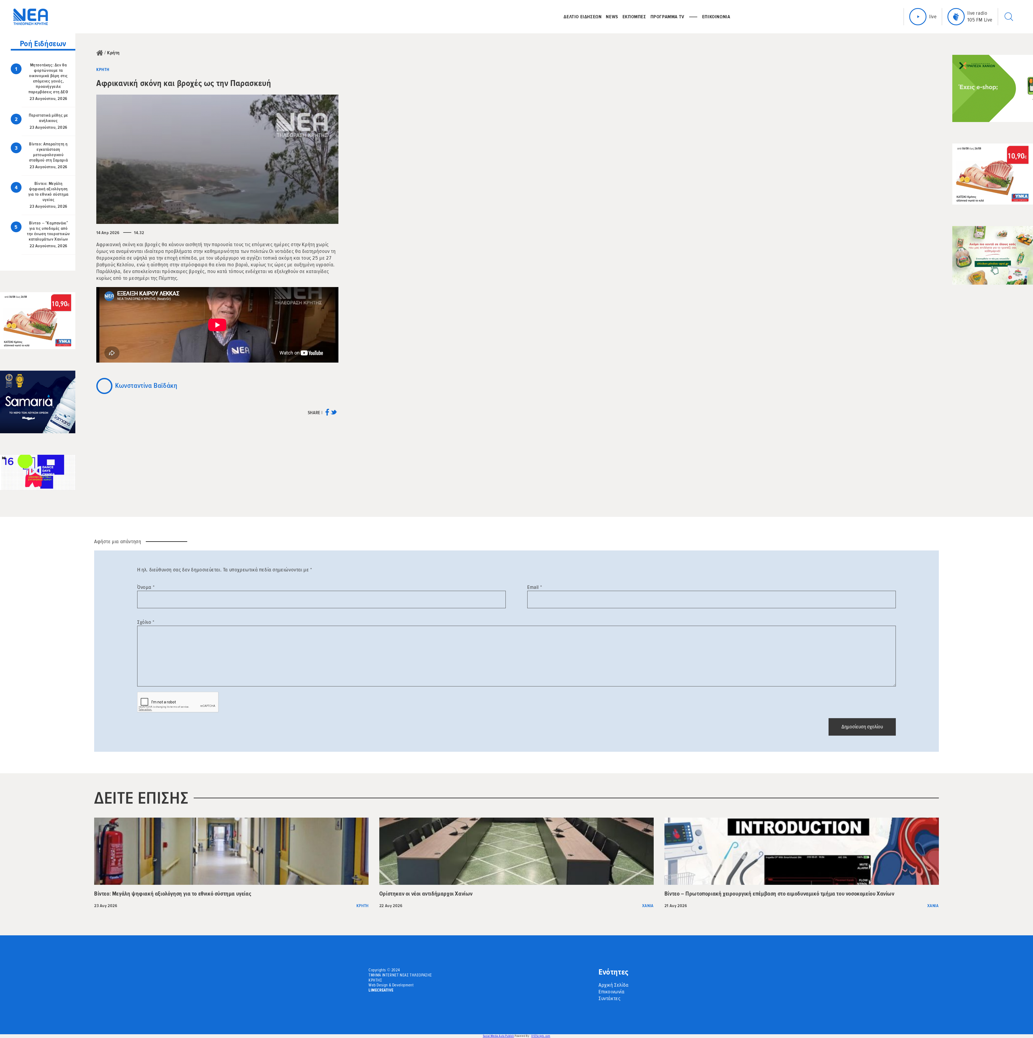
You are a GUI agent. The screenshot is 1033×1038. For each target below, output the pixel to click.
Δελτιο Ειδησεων (583, 17)
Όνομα (145, 587)
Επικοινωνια (716, 17)
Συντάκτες (609, 998)
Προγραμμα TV (667, 17)
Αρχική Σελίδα (614, 985)
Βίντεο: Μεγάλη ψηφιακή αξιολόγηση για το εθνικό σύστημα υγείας (48, 191)
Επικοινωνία (612, 992)
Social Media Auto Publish (498, 1036)
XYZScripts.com (540, 1036)
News (612, 17)
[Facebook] (327, 414)
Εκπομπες (634, 17)
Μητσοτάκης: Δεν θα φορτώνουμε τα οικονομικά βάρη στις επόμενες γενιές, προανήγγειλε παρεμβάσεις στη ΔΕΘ (48, 78)
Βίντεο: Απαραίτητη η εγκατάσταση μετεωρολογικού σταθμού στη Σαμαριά (48, 152)
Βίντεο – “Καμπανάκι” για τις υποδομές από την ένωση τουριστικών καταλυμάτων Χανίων (48, 231)
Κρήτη (113, 53)
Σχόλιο (145, 622)
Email (534, 587)
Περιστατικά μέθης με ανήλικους (48, 118)
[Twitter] (333, 414)
